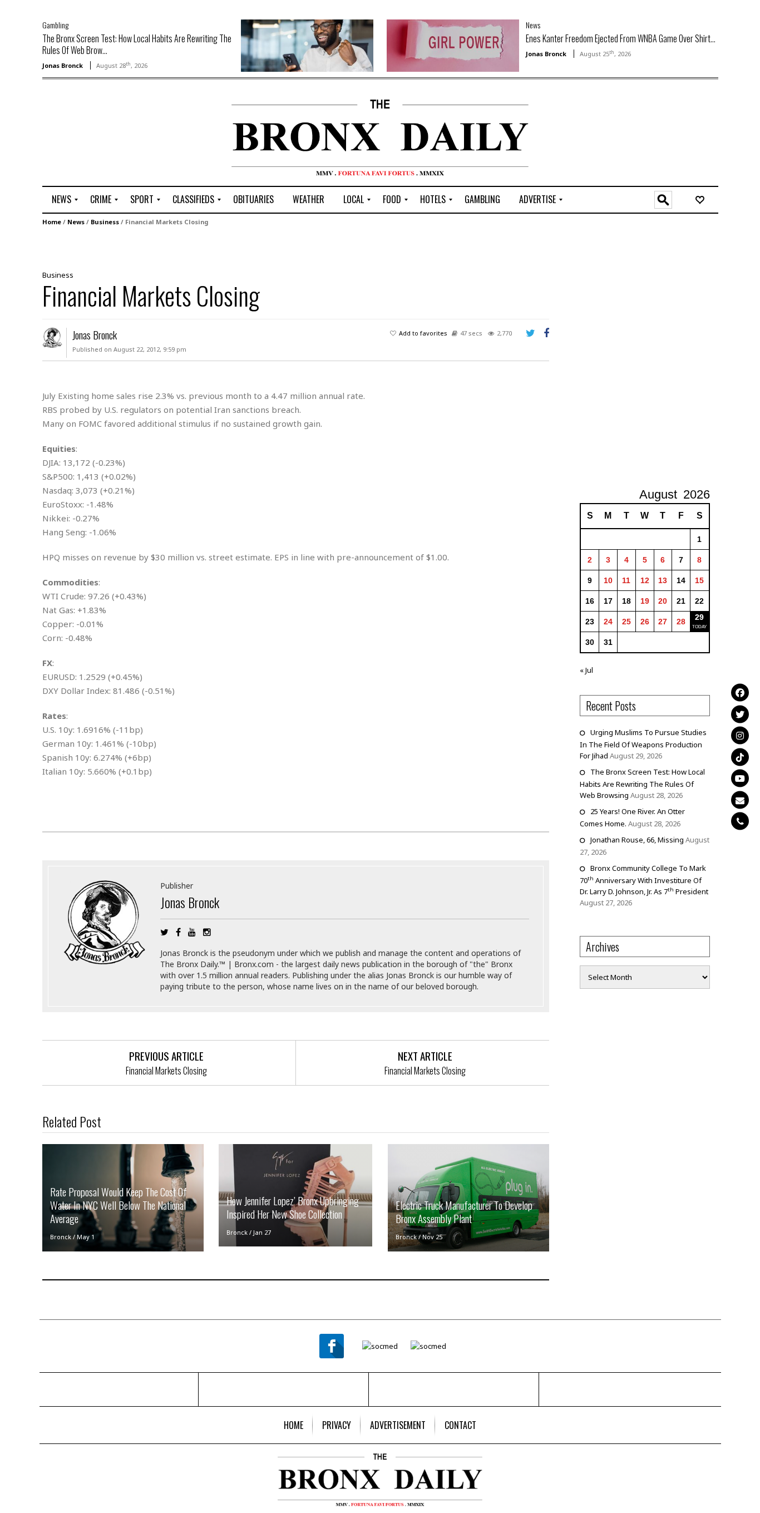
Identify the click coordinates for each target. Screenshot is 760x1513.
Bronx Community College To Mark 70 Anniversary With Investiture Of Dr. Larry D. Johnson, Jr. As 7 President (644, 879)
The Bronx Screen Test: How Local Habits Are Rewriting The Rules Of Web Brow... (136, 44)
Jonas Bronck (62, 65)
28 (681, 621)
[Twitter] (740, 714)
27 (662, 621)
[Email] (740, 800)
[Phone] (740, 821)
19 (644, 601)
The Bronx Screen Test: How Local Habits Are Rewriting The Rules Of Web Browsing (642, 783)
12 (644, 580)
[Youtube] (740, 778)
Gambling (55, 25)
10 (608, 580)
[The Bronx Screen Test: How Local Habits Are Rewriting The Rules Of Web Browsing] (307, 45)
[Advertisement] (107, 134)
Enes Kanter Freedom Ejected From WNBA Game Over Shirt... (620, 38)
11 (626, 580)
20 (662, 601)
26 (644, 621)
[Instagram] (740, 735)
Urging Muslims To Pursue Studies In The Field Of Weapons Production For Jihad (643, 744)
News (533, 25)
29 (699, 617)
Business (105, 222)
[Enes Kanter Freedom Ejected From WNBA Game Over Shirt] (453, 45)
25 (626, 621)
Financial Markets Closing (166, 1070)
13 (662, 580)
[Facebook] (740, 692)
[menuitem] (61, 200)
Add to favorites (423, 333)
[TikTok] (740, 757)
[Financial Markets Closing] (291, 247)
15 (699, 580)
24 (608, 621)
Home (51, 222)
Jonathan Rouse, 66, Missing (637, 840)
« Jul (586, 670)
